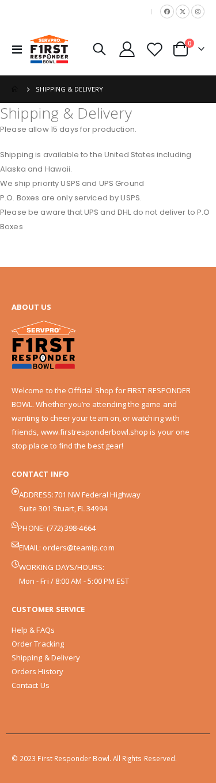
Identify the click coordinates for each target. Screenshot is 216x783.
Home (16, 89)
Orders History (37, 671)
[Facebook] (167, 11)
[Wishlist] (154, 49)
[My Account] (127, 49)
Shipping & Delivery (46, 657)
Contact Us (31, 685)
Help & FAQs (33, 630)
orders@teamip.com (78, 547)
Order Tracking (38, 643)
